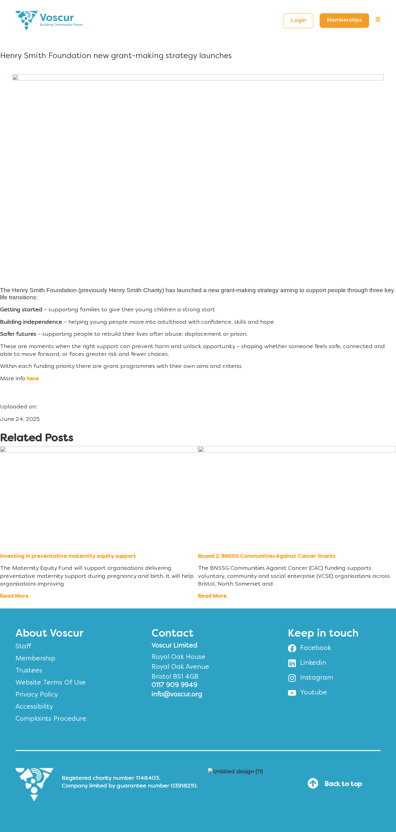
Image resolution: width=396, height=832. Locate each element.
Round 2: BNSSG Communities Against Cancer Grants (266, 556)
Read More (14, 596)
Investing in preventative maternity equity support (68, 556)
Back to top (343, 784)
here (33, 379)
